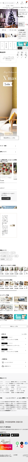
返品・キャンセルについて (12, 403)
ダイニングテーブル (3, 388)
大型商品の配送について (7, 405)
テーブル (2, 390)
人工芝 (18, 385)
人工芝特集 (0, 408)
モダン (16, 256)
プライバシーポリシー (5, 455)
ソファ (1, 381)
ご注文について (18, 55)
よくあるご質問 (26, 55)
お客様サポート (7, 366)
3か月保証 (23, 401)
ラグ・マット (8, 385)
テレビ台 (7, 388)
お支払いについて (7, 401)
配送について (17, 405)
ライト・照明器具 (8, 383)
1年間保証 (23, 403)
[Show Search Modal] (3, 3)
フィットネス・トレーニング (25, 383)
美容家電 (13, 385)
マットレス (2, 385)
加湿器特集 (0, 403)
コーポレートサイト (4, 454)
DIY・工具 (19, 388)
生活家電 (7, 392)
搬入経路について (12, 401)
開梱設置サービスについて (7, 410)
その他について (17, 408)
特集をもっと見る (14, 326)
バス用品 (24, 381)
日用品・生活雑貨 (19, 392)
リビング (13, 252)
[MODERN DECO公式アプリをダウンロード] (22, 44)
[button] (26, 273)
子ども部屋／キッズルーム (6, 256)
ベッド (1, 383)
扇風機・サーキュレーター (14, 392)
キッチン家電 (14, 381)
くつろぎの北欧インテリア (0, 401)
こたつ (12, 390)
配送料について (22, 55)
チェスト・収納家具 (8, 390)
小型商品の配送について (7, 408)
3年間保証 (23, 405)
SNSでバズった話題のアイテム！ (0, 405)
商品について (17, 401)
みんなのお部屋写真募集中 (0, 410)
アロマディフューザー (14, 383)
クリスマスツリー (5, 252)
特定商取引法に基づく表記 (6, 456)
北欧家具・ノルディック (6, 259)
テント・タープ (19, 381)
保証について (12, 405)
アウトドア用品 (19, 383)
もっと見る (24, 334)
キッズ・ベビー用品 (19, 390)
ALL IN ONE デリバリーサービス (23, 408)
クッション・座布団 (8, 381)
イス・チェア (2, 392)
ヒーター (13, 388)
